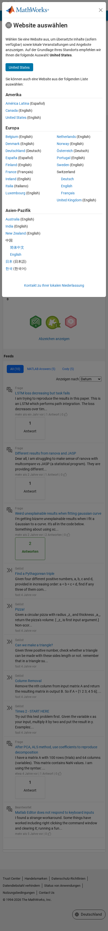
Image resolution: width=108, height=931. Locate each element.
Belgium (12, 137)
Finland (11, 165)
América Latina (17, 103)
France (11, 172)
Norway (63, 144)
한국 (9, 269)
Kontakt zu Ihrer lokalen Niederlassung (54, 285)
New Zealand (16, 233)
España (11, 158)
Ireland (11, 179)
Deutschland (15, 151)
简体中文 (17, 247)
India (9, 226)
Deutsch (67, 179)
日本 (9, 261)
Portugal (63, 158)
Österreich (65, 151)
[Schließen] (100, 10)
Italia (9, 186)
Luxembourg (15, 193)
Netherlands (66, 137)
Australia (13, 219)
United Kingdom (69, 200)
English (66, 186)
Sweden (63, 165)
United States (16, 118)
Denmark (13, 144)
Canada (12, 110)
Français (68, 193)
